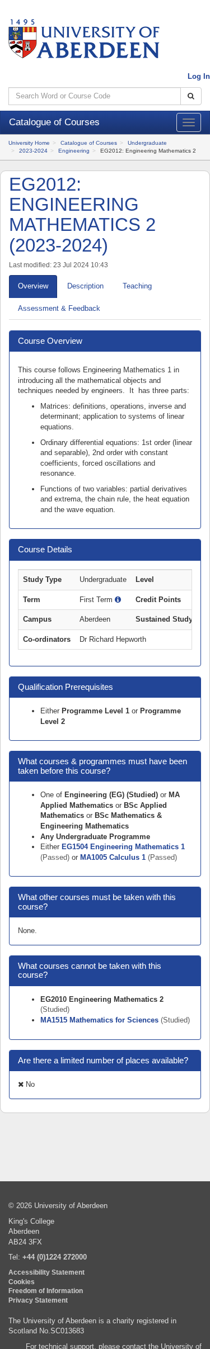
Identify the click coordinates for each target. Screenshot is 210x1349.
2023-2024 (33, 151)
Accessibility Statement (46, 1272)
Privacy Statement (38, 1300)
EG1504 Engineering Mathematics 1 (123, 846)
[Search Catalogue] (191, 96)
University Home (29, 143)
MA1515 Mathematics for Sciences (100, 1020)
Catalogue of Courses (88, 143)
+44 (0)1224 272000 (54, 1257)
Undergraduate (147, 143)
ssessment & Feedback (59, 308)
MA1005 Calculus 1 (114, 857)
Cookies (21, 1281)
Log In (199, 76)
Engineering (74, 151)
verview (33, 286)
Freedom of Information (45, 1290)
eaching (137, 286)
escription (85, 286)
